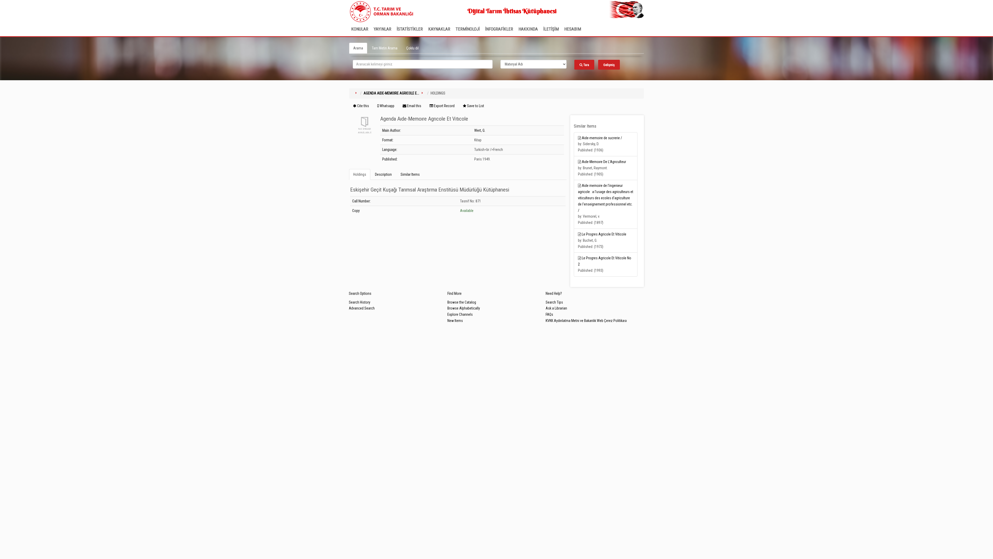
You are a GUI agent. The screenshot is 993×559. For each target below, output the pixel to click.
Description (383, 174)
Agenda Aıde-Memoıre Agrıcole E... (391, 93)
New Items (455, 321)
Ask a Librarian (556, 308)
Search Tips (554, 302)
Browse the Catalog (461, 302)
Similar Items (410, 174)
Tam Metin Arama (384, 48)
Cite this (362, 106)
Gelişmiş (609, 65)
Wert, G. (479, 130)
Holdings (359, 174)
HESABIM (572, 29)
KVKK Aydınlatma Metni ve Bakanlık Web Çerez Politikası (586, 321)
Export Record (444, 106)
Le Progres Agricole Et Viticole (604, 234)
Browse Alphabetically (463, 308)
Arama (358, 48)
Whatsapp (386, 106)
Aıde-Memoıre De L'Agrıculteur (604, 162)
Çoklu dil (412, 48)
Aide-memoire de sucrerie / (602, 138)
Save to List (475, 106)
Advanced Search (362, 308)
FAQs (549, 314)
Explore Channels (460, 314)
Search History (359, 302)
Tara (586, 65)
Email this (413, 106)
